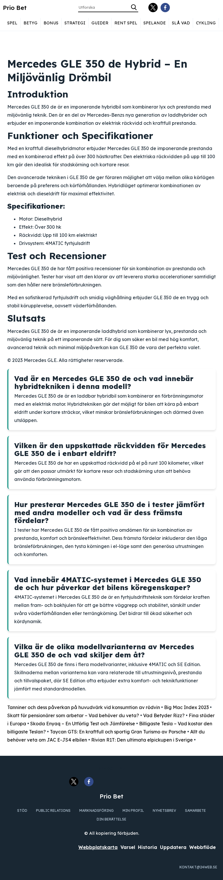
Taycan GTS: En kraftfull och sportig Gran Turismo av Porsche (118, 732)
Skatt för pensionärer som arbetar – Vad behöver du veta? (73, 715)
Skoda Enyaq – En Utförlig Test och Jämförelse (82, 723)
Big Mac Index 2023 (186, 707)
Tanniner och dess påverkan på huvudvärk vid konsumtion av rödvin (83, 707)
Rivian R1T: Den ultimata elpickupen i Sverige (142, 740)
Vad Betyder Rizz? (164, 715)
